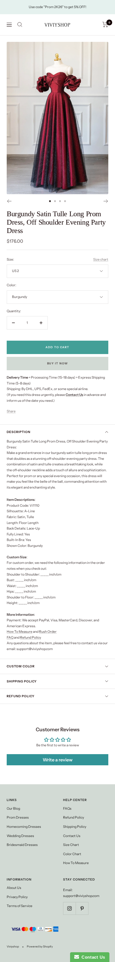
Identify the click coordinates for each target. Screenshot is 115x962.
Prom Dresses (18, 817)
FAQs (67, 808)
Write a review (58, 760)
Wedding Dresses (20, 836)
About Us (14, 888)
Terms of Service (19, 906)
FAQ (10, 637)
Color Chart (72, 854)
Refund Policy (30, 637)
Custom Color (21, 666)
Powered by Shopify (40, 946)
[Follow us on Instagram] (69, 908)
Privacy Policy (17, 897)
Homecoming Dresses (24, 826)
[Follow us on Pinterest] (82, 908)
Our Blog (13, 808)
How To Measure (19, 631)
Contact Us (71, 836)
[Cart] (105, 24)
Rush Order (48, 631)
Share (11, 411)
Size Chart (71, 845)
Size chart (100, 259)
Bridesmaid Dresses (22, 845)
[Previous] (9, 201)
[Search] (19, 24)
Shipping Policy (22, 681)
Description (18, 432)
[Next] (106, 201)
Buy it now (57, 363)
